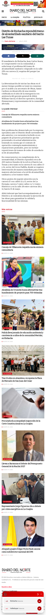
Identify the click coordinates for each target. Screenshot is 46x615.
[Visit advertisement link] (23, 4)
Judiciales (38, 17)
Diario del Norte (10, 41)
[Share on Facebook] (9, 56)
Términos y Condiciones (9, 591)
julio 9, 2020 (23, 41)
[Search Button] (43, 11)
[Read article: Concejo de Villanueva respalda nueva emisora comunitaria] (23, 229)
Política (26, 17)
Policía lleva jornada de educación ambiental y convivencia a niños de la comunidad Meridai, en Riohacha (22, 335)
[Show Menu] (3, 11)
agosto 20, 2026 (8, 341)
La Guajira (15, 17)
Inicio (4, 17)
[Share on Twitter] (23, 56)
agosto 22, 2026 (8, 253)
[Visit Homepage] (23, 11)
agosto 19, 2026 (8, 469)
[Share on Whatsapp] (37, 56)
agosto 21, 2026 (8, 296)
